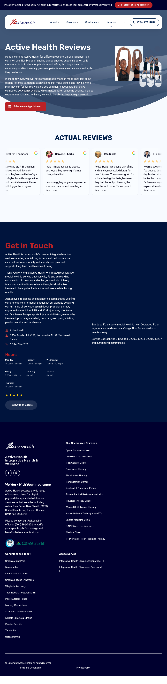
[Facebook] (8, 473)
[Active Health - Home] (22, 22)
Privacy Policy (83, 667)
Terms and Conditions (29, 667)
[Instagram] (16, 473)
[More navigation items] (125, 22)
